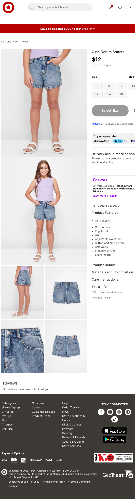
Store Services (71, 446)
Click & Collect (71, 424)
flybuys (6, 416)
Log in (113, 195)
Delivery (67, 433)
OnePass (7, 428)
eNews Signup (11, 407)
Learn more (99, 195)
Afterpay (7, 424)
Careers (37, 407)
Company (38, 403)
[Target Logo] (8, 7)
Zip (4, 420)
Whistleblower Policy (53, 481)
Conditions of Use (18, 481)
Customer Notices (43, 411)
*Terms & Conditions (79, 481)
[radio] (97, 86)
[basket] (128, 7)
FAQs (65, 411)
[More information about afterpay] (107, 141)
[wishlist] (120, 7)
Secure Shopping (73, 441)
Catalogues (9, 403)
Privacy (35, 481)
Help (65, 403)
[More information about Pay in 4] (125, 141)
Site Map (13, 486)
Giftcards (8, 411)
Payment (67, 428)
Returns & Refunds (73, 437)
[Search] (31, 7)
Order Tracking (71, 407)
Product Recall (41, 416)
